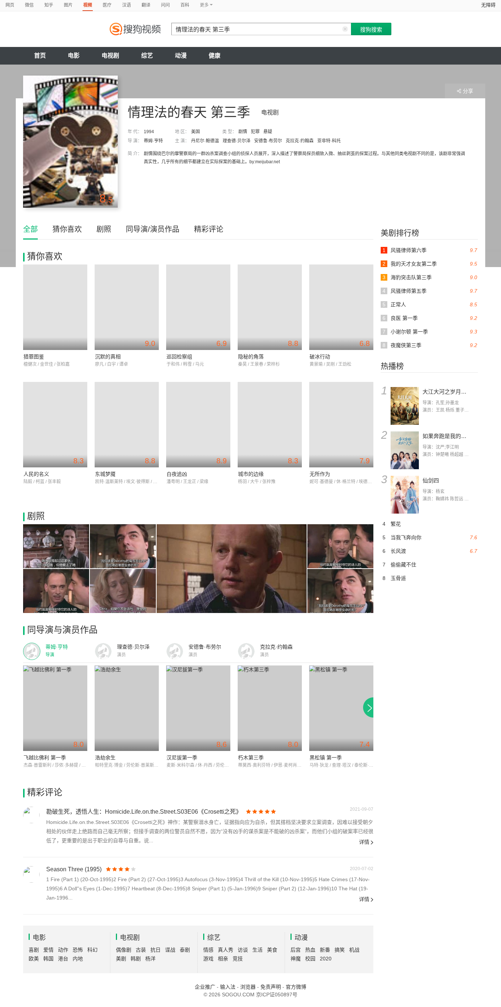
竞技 (238, 959)
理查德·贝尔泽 (237, 140)
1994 (149, 131)
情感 (208, 950)
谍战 (170, 950)
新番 (325, 950)
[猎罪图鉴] (55, 307)
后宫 (295, 950)
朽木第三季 (251, 757)
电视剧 (110, 55)
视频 (87, 5)
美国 (195, 131)
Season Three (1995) (74, 869)
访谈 (243, 950)
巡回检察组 (179, 357)
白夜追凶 (177, 474)
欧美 (34, 959)
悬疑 (267, 131)
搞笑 (339, 950)
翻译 (146, 5)
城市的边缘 (251, 474)
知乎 (48, 5)
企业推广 (205, 987)
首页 (40, 55)
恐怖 (78, 950)
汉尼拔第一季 (182, 757)
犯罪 (255, 131)
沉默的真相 (108, 357)
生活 (257, 950)
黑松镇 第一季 (326, 757)
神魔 (295, 959)
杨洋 (150, 959)
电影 (74, 55)
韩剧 (136, 959)
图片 (68, 5)
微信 (29, 5)
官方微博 (296, 987)
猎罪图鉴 (33, 357)
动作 (63, 950)
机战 (354, 950)
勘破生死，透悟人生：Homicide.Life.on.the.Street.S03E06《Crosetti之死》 (144, 812)
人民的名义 (36, 474)
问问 (165, 5)
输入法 (227, 987)
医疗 (107, 5)
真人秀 (225, 950)
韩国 (48, 959)
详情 (364, 842)
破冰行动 (320, 357)
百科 (184, 5)
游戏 (208, 959)
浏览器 (248, 987)
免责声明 (270, 987)
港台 (63, 959)
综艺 (147, 55)
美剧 (121, 959)
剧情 (242, 131)
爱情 (48, 950)
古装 (141, 950)
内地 (78, 959)
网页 (10, 5)
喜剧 (34, 950)
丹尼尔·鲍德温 (205, 140)
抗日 (155, 950)
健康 (214, 55)
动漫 (181, 55)
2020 (326, 959)
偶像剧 (123, 950)
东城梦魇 (105, 474)
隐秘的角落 (251, 357)
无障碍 (488, 5)
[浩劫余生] (127, 708)
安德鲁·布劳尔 (268, 140)
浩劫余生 (105, 757)
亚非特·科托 (329, 140)
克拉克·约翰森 (300, 140)
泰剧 (185, 950)
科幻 (92, 950)
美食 (272, 950)
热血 (310, 950)
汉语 (126, 5)
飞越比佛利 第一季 (44, 757)
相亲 (223, 959)
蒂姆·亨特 (153, 140)
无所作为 (320, 474)
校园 (310, 959)
